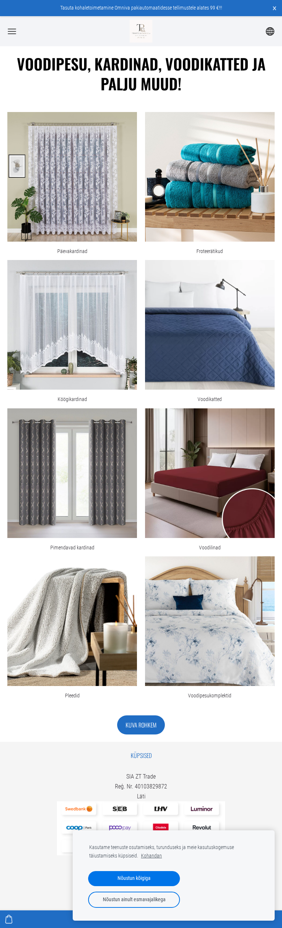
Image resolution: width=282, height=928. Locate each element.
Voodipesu (52, 63)
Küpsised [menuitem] (141, 755)
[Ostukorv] (9, 919)
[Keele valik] (270, 31)
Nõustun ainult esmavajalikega (134, 899)
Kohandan (151, 856)
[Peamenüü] (12, 31)
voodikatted (207, 63)
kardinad (126, 63)
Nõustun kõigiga (134, 878)
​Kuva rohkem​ (141, 725)
